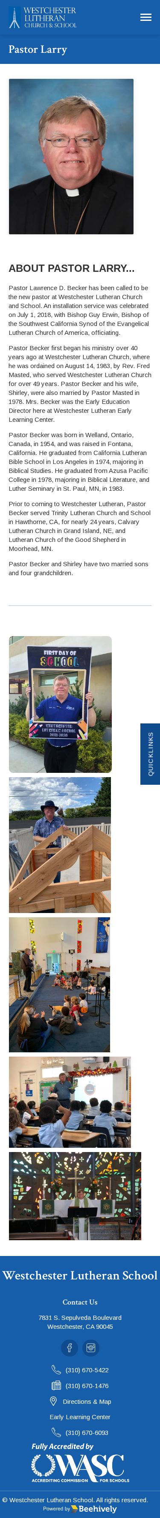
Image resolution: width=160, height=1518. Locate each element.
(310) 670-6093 (87, 1432)
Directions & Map (87, 1401)
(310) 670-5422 (87, 1370)
